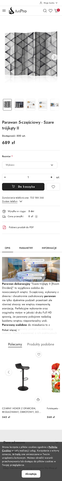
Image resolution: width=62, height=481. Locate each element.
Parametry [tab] (26, 248)
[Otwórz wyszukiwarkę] (45, 10)
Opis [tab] (7, 248)
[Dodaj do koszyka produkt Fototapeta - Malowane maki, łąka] (38, 399)
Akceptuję (31, 474)
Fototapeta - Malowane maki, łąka (19, 408)
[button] (55, 57)
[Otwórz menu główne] (4, 10)
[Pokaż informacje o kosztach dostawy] (36, 216)
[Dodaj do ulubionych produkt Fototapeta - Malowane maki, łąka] (38, 354)
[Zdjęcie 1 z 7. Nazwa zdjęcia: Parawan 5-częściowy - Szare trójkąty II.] (7, 104)
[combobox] (29, 165)
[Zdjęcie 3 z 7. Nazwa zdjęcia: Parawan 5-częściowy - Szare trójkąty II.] (31, 104)
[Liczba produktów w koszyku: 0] (56, 10)
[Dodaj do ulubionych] (53, 186)
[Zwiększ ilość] (51, 177)
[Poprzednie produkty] (9, 372)
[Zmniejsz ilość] (4, 177)
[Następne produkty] (53, 372)
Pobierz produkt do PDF (21, 227)
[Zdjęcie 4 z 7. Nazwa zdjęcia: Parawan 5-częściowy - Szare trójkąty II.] (43, 104)
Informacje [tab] (49, 248)
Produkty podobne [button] (40, 344)
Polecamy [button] (15, 344)
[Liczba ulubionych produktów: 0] (50, 10)
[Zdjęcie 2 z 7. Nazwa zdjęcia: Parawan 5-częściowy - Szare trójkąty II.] (19, 104)
